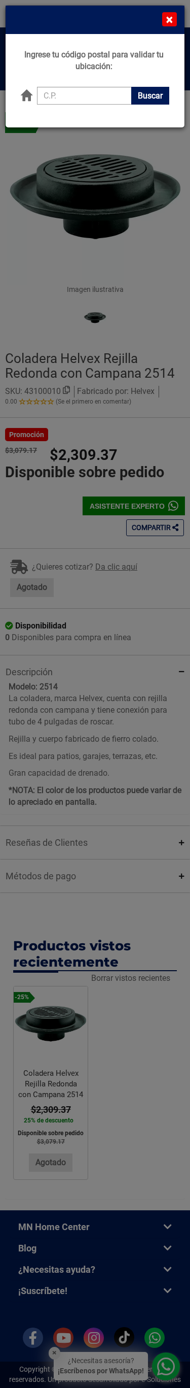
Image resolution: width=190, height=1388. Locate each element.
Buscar (150, 96)
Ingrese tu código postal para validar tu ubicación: (94, 60)
